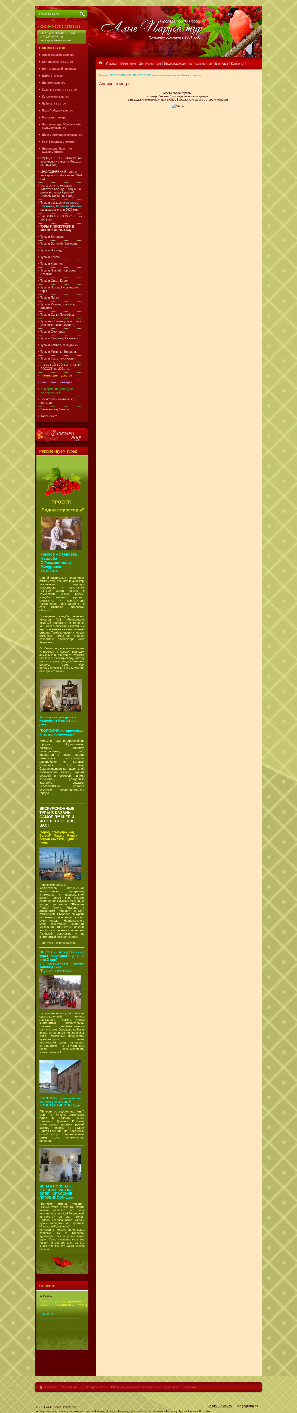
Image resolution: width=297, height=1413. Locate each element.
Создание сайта (219, 1406)
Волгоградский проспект (59, 68)
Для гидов (171, 1387)
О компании (69, 1387)
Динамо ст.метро (53, 82)
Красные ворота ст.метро (59, 89)
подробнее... (48, 1313)
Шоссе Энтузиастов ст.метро (62, 134)
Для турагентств (94, 1387)
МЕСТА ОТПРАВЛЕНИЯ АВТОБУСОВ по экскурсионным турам (145, 75)
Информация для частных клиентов (135, 1387)
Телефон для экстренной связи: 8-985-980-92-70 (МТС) (63, 1303)
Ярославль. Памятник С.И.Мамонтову (57, 150)
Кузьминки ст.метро (55, 96)
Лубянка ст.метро (54, 103)
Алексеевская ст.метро (58, 54)
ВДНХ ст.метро (52, 75)
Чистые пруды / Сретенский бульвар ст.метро (61, 126)
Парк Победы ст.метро (57, 110)
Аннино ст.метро (53, 47)
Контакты (190, 1387)
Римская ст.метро (54, 117)
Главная (103, 75)
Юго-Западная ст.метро (58, 141)
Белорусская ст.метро (57, 61)
